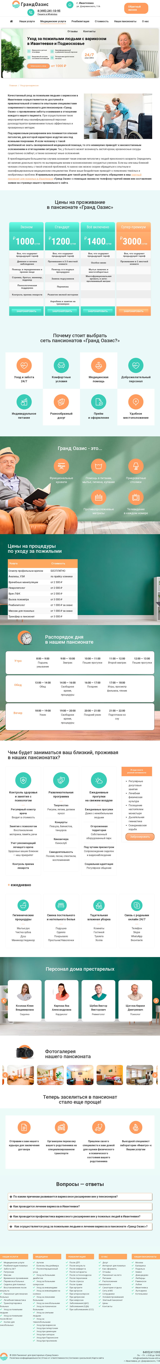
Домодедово (141, 1275)
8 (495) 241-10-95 (49, 10)
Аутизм (40, 1262)
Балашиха (140, 1265)
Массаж (7, 1275)
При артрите (76, 1287)
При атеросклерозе (79, 1293)
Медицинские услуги (14, 1262)
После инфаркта (78, 1268)
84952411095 (151, 1352)
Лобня (138, 1284)
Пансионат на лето (112, 1275)
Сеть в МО (107, 1290)
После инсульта (77, 1265)
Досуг (105, 1262)
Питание (106, 1278)
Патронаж (9, 1271)
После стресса (77, 1281)
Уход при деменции (46, 1331)
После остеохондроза (80, 1275)
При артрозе (76, 1290)
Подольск (140, 1268)
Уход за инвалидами (47, 1287)
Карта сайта (98, 1358)
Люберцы (140, 1278)
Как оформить (109, 1268)
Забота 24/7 (10, 1268)
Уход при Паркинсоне (47, 1337)
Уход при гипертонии (47, 1328)
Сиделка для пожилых (14, 1284)
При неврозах (77, 1300)
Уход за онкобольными (48, 1303)
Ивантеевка (141, 1287)
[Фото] (20, 1075)
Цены (105, 1303)
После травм (76, 1284)
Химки (138, 1271)
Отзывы (106, 1271)
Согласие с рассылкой (80, 1358)
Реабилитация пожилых (16, 1265)
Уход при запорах (46, 1334)
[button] (80, 1196)
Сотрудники (108, 1293)
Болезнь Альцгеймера (48, 1265)
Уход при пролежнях (47, 1340)
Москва (139, 1262)
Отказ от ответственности (55, 1358)
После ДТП (75, 1262)
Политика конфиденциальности (25, 1358)
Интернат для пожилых (114, 1265)
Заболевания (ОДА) (79, 1306)
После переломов (78, 1278)
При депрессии (77, 1296)
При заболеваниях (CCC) (82, 1309)
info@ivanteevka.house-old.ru (146, 1358)
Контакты (107, 1306)
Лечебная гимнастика (15, 1300)
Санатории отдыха (112, 1287)
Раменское (140, 1281)
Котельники (141, 1293)
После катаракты (78, 1271)
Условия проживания (113, 1296)
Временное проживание (16, 1278)
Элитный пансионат (112, 1300)
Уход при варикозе (46, 1325)
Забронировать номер (38, 66)
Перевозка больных (14, 1281)
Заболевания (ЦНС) (79, 1303)
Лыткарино (141, 1290)
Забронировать (26, 311)
